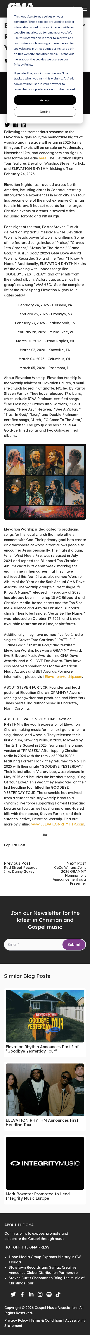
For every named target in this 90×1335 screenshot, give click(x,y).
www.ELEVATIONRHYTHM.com (57, 824)
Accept (45, 100)
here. (43, 158)
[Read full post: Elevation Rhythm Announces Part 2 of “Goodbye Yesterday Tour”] (45, 1016)
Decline (45, 111)
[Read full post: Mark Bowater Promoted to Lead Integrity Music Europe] (45, 1163)
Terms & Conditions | (48, 1320)
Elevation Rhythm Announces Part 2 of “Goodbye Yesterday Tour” (42, 1049)
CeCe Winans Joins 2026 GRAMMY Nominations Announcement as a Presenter (69, 875)
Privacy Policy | (17, 1320)
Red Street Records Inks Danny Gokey (20, 869)
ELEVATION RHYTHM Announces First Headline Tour (42, 1122)
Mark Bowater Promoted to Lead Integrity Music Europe (38, 1196)
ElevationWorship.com (63, 676)
